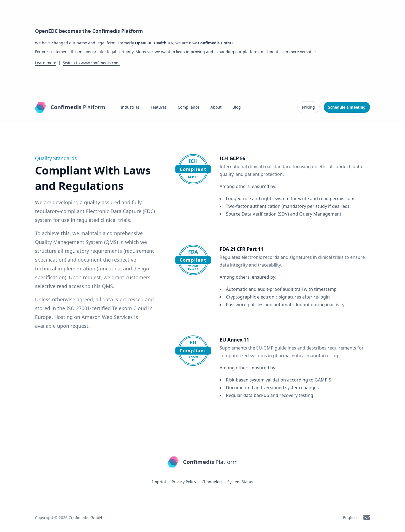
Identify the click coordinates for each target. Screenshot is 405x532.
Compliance (188, 107)
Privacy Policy (184, 481)
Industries (130, 107)
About (216, 107)
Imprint (159, 481)
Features (159, 107)
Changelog (212, 481)
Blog (237, 107)
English (350, 517)
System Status (240, 481)
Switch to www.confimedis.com (91, 62)
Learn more (45, 62)
